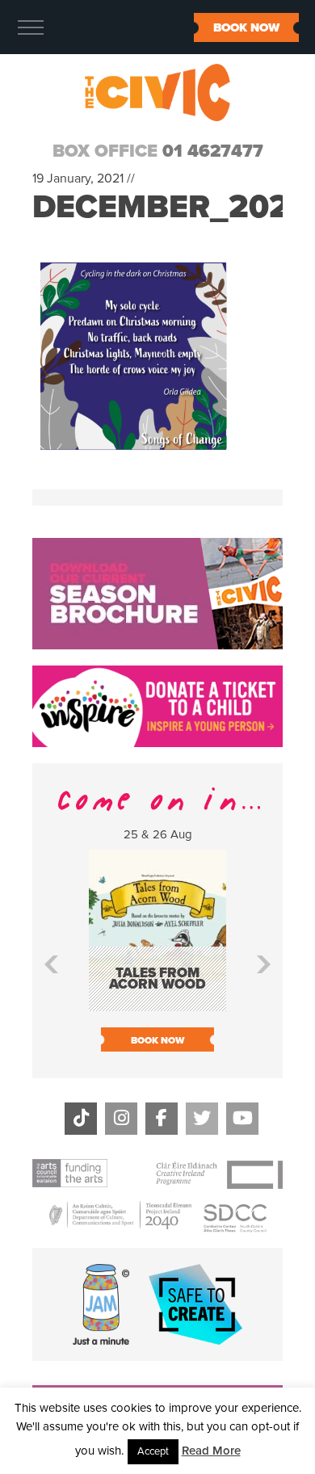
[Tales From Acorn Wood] (157, 1003)
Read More (211, 1450)
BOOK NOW (246, 27)
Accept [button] (153, 1451)
